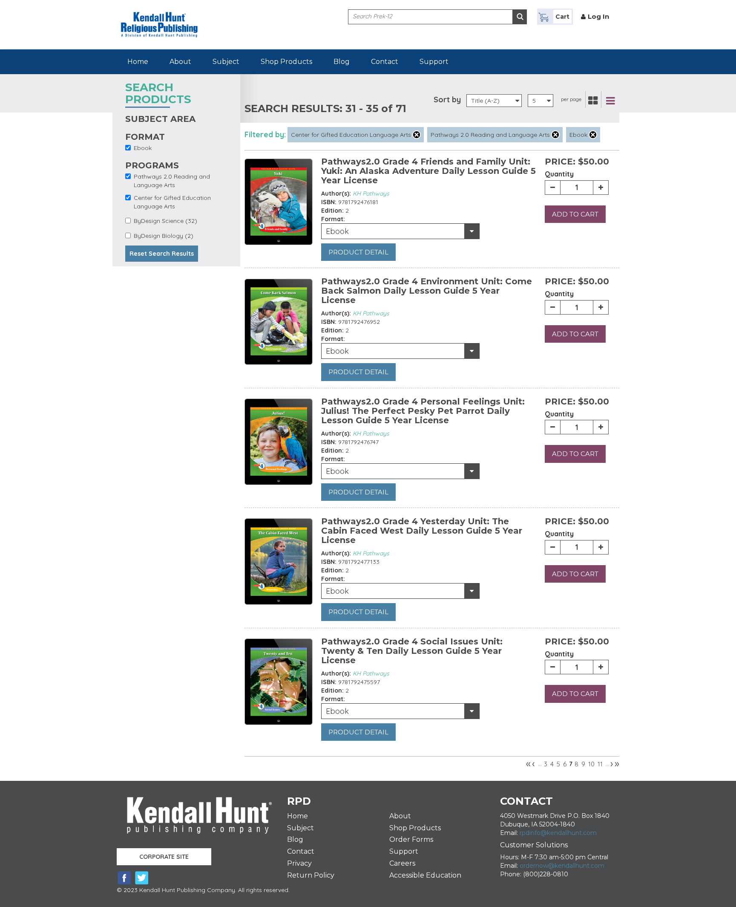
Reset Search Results (161, 253)
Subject (226, 62)
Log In (598, 16)
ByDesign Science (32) (165, 221)
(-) (416, 134)
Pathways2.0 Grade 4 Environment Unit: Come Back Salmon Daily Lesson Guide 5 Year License (426, 290)
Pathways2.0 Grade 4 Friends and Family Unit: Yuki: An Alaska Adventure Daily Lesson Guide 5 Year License (428, 170)
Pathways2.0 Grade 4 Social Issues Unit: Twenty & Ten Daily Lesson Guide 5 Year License (412, 650)
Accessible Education (425, 875)
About (180, 62)
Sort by (447, 99)
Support (434, 62)
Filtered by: (265, 134)
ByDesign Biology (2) (163, 236)
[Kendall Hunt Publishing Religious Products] (159, 18)
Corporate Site (164, 857)
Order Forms (411, 839)
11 (600, 764)
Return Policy (310, 875)
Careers (402, 863)
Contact (384, 62)
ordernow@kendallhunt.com (562, 865)
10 (591, 764)
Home (137, 62)
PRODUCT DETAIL (358, 252)
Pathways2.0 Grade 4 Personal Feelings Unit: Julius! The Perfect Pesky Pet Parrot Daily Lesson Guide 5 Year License (423, 410)
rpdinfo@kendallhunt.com (558, 833)
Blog (342, 62)
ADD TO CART (575, 214)
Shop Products (286, 62)
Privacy (299, 863)
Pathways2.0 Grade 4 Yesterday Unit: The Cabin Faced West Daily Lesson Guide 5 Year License (421, 530)
